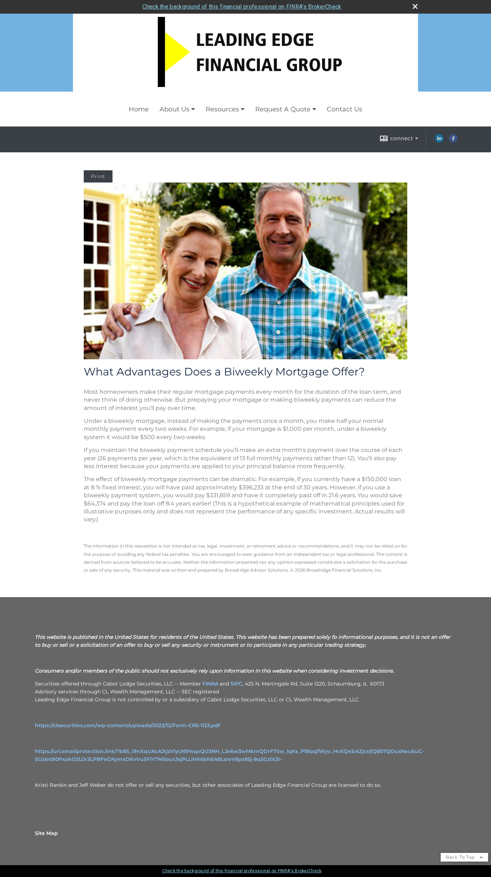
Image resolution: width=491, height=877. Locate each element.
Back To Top (461, 857)
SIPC (236, 683)
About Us (174, 109)
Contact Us (344, 109)
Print (98, 176)
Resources (222, 109)
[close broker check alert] (415, 6)
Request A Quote (283, 109)
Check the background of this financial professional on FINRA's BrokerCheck (241, 6)
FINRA (210, 683)
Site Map (46, 833)
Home (139, 109)
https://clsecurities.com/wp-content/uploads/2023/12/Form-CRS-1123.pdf (127, 725)
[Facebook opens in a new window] (453, 141)
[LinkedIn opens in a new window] (439, 141)
